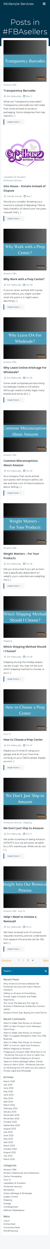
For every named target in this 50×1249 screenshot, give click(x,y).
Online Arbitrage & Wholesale (17, 1193)
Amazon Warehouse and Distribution (21, 1173)
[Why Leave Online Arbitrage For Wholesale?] (25, 338)
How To (7, 734)
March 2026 (9, 1081)
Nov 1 (29, 196)
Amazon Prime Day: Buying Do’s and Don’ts (25, 1012)
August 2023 (9, 1128)
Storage (7, 1203)
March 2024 (9, 1105)
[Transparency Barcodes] (25, 60)
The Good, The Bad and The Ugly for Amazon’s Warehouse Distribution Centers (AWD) (24, 1006)
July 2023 (7, 1132)
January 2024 (9, 1112)
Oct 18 (29, 564)
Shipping (7, 641)
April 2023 (8, 1142)
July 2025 (7, 1084)
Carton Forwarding (12, 1176)
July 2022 (7, 1156)
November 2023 (11, 1118)
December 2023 (11, 1115)
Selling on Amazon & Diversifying (19, 993)
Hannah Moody (14, 196)
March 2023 (9, 1145)
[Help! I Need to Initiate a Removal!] (25, 887)
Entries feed (9, 1224)
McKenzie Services (12, 180)
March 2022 (9, 1159)
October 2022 (10, 1149)
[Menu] (44, 4)
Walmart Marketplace (13, 1210)
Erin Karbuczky (14, 96)
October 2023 (10, 1122)
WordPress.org (10, 1231)
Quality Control (10, 1196)
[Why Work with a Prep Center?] (25, 249)
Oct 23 (29, 471)
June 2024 (8, 1095)
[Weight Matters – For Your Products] (25, 524)
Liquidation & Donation (14, 177)
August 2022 (9, 1152)
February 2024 (10, 1108)
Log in (6, 1220)
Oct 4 (28, 927)
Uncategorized (10, 1207)
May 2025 (8, 1091)
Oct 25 (29, 378)
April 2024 (8, 1101)
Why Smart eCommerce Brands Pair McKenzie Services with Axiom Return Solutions (22, 986)
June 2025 (8, 1088)
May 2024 (8, 1098)
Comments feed (11, 1227)
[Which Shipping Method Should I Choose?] (25, 617)
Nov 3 (29, 96)
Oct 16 (29, 745)
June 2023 (8, 1135)
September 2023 (11, 1125)
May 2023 (8, 1139)
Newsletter (8, 1190)
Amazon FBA (9, 85)
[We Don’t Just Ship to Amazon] (25, 798)
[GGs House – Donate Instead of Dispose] (25, 153)
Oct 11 (29, 834)
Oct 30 (29, 285)
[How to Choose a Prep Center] (25, 710)
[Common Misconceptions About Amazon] (25, 431)
